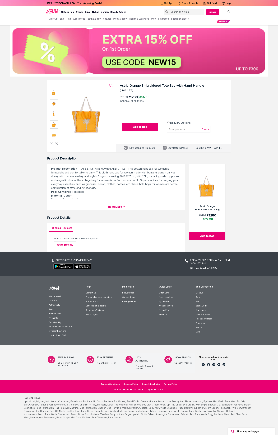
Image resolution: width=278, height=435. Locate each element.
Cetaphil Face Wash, (105, 411)
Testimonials (55, 313)
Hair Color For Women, (214, 411)
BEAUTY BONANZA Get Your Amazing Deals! (74, 3)
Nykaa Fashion (100, 12)
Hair (197, 301)
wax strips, (201, 404)
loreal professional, (117, 404)
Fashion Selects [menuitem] (180, 18)
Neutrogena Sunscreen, (43, 417)
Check (205, 129)
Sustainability (55, 322)
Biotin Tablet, (148, 414)
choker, (102, 407)
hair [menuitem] (69, 18)
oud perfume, (114, 407)
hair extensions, (137, 404)
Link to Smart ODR (57, 335)
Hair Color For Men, (81, 417)
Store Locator (92, 301)
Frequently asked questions (99, 297)
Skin (198, 297)
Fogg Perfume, (215, 414)
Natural (199, 327)
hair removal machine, (67, 407)
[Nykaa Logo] (52, 11)
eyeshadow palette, (57, 404)
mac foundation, (88, 407)
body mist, (154, 407)
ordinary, (34, 404)
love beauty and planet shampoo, (184, 401)
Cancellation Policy (151, 384)
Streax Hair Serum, (68, 414)
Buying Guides (129, 301)
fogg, (163, 404)
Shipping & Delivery (95, 310)
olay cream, (153, 404)
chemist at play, (88, 404)
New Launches (166, 297)
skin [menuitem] (62, 18)
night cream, (212, 407)
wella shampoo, (168, 407)
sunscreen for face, (233, 404)
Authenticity (54, 305)
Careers (53, 300)
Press (52, 309)
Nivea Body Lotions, (89, 414)
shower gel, (214, 404)
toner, (43, 404)
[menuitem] (223, 21)
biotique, (88, 401)
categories (67, 12)
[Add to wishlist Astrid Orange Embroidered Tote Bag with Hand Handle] (111, 85)
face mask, (76, 401)
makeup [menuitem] (53, 18)
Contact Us (91, 293)
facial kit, (132, 401)
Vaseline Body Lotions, (112, 414)
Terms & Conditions (110, 384)
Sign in (213, 12)
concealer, (64, 401)
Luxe (198, 332)
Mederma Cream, (126, 411)
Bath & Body (201, 306)
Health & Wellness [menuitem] (139, 18)
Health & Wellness (204, 319)
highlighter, (39, 401)
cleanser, (74, 404)
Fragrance (200, 323)
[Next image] (56, 144)
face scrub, (87, 411)
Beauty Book (128, 293)
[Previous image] (51, 144)
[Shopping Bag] (228, 12)
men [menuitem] (153, 18)
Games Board (128, 297)
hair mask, (218, 401)
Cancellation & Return (96, 306)
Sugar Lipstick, (132, 414)
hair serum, (52, 401)
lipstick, (28, 401)
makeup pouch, (130, 407)
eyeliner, (208, 401)
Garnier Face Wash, (191, 411)
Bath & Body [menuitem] (94, 18)
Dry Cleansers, (100, 417)
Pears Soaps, (63, 417)
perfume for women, (115, 401)
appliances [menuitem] (79, 18)
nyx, (234, 407)
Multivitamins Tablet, (146, 411)
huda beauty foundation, (191, 407)
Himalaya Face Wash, (169, 411)
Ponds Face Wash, (47, 414)
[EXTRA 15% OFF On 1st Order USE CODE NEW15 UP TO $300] (139, 51)
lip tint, (171, 404)
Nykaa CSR (54, 318)
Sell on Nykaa (92, 314)
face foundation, (45, 407)
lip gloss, (98, 401)
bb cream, (142, 401)
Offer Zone (164, 293)
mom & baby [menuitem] (120, 18)
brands (79, 12)
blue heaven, (42, 411)
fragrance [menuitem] (163, 18)
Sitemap (163, 314)
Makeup (199, 293)
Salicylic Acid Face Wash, (194, 414)
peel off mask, (57, 411)
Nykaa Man (164, 301)
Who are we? (55, 296)
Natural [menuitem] (107, 18)
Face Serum (114, 417)
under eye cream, (185, 404)
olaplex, (143, 407)
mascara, (102, 404)
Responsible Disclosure (60, 326)
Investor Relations (57, 331)
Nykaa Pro (164, 310)
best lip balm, (73, 411)
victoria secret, (157, 401)
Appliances (201, 310)
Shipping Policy (131, 384)
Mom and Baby (203, 314)
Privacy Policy (170, 384)
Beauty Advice (118, 12)
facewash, (225, 407)
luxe (88, 12)
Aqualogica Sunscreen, (168, 414)
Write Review (64, 244)
